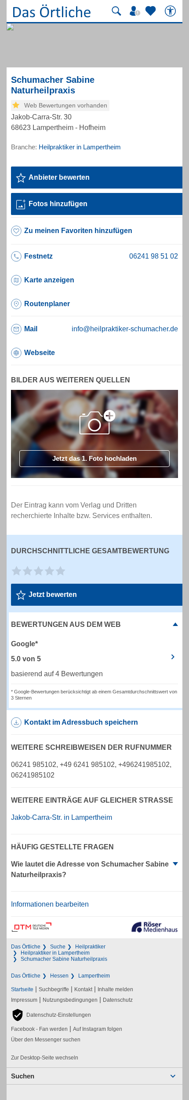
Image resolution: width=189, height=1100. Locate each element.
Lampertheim (94, 976)
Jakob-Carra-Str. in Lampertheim (61, 817)
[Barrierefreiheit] (171, 11)
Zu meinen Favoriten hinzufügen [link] (78, 230)
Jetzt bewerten (53, 594)
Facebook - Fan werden (39, 1029)
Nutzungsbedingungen (70, 1000)
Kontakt (83, 989)
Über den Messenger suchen (45, 1040)
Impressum (24, 1000)
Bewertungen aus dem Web (66, 624)
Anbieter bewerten (59, 177)
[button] (51, 1015)
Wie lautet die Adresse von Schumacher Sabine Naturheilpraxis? (90, 869)
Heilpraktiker (90, 947)
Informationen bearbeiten (50, 904)
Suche (57, 947)
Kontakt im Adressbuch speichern (81, 722)
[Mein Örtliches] (136, 11)
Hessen (59, 976)
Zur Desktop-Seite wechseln (44, 1058)
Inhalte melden (115, 989)
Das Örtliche (25, 947)
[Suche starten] (116, 11)
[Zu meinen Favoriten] (151, 11)
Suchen (22, 1076)
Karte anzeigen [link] (49, 280)
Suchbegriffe (54, 989)
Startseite (22, 989)
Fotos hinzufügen (58, 203)
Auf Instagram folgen (97, 1029)
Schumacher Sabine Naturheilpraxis (64, 959)
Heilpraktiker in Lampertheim (55, 953)
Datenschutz (118, 1000)
